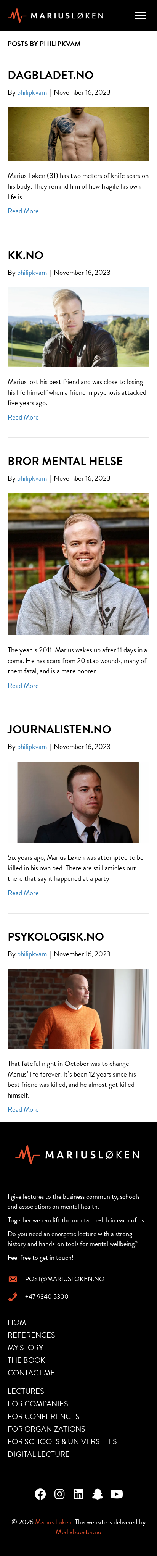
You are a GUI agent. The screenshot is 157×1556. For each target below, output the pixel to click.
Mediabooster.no (78, 1532)
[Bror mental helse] (78, 563)
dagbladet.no (51, 75)
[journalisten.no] (78, 801)
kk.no (25, 255)
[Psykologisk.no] (78, 1007)
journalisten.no (59, 729)
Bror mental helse (65, 461)
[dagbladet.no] (78, 133)
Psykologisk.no (56, 936)
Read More (23, 210)
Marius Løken (53, 1522)
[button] (40, 1494)
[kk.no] (78, 326)
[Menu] (140, 15)
